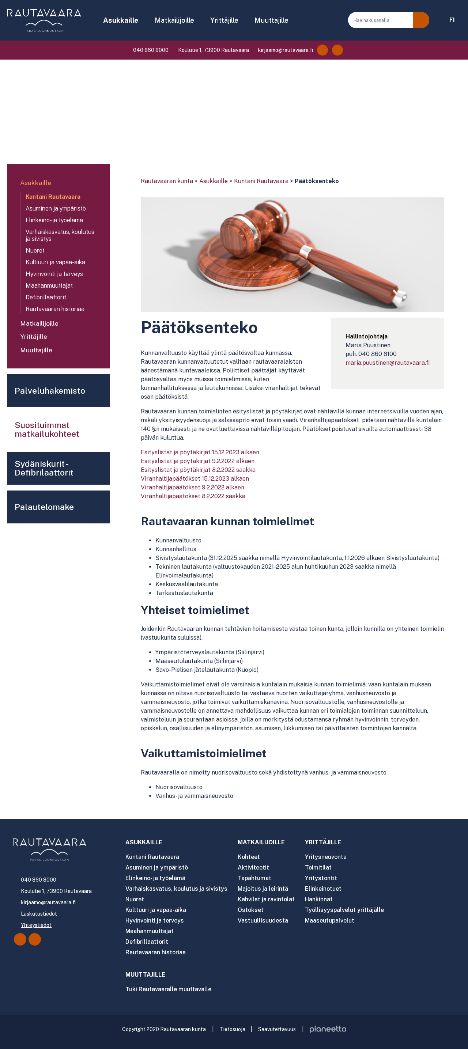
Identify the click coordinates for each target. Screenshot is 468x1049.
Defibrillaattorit (46, 297)
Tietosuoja (232, 1029)
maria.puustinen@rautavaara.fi (388, 362)
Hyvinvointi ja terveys (54, 273)
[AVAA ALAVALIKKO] (143, 20)
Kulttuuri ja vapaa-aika (55, 262)
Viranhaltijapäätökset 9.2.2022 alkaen (192, 487)
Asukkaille (121, 20)
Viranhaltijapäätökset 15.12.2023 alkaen (195, 478)
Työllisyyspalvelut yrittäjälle (344, 909)
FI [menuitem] (452, 19)
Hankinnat (319, 899)
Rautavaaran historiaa (55, 309)
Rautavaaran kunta (167, 181)
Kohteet (249, 856)
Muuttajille (271, 20)
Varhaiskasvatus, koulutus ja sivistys (60, 235)
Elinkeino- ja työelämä (54, 220)
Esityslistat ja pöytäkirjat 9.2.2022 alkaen (197, 461)
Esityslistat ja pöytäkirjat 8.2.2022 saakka (198, 469)
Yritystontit (321, 878)
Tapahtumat (254, 878)
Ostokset (251, 909)
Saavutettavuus (277, 1029)
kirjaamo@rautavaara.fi (285, 50)
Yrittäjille (224, 20)
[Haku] (421, 20)
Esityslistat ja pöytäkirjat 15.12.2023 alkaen (200, 452)
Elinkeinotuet (323, 888)
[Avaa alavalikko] (100, 183)
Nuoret (35, 250)
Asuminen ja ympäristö (56, 208)
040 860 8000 (150, 50)
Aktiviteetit (253, 867)
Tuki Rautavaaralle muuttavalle (168, 989)
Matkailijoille (174, 20)
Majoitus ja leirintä (263, 888)
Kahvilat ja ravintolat (266, 899)
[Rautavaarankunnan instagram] (337, 50)
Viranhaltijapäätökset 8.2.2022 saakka (193, 496)
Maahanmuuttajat (49, 285)
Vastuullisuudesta (263, 920)
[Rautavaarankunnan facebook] (322, 50)
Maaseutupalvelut (329, 920)
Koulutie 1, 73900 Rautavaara (213, 50)
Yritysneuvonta (326, 856)
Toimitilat (318, 867)
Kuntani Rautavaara (261, 181)
